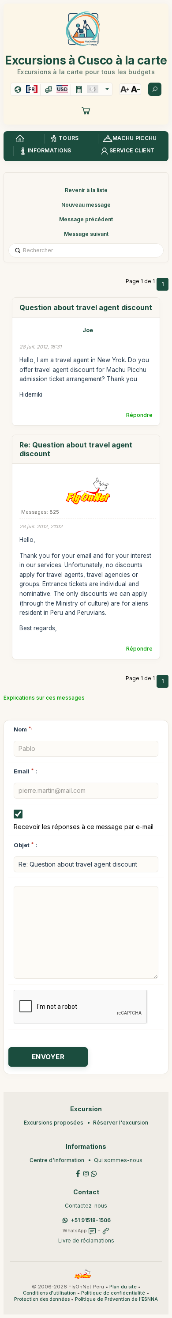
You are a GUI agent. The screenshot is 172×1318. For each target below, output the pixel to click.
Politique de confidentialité (113, 1293)
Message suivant (86, 234)
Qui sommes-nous (118, 1160)
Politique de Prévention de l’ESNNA (116, 1299)
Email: (25, 771)
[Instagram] (86, 1173)
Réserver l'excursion (120, 1122)
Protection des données (42, 1299)
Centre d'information (57, 1160)
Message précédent (86, 219)
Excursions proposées (53, 1122)
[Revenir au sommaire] (20, 139)
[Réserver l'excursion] (86, 110)
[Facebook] (78, 1173)
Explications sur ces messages (44, 697)
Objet (22, 844)
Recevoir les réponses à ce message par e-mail (83, 826)
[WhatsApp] (94, 1173)
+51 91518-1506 (91, 1220)
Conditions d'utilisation (49, 1293)
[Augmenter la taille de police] (125, 89)
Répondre (139, 415)
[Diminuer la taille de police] (135, 89)
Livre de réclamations (86, 1240)
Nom (23, 729)
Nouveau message (86, 204)
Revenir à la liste (86, 190)
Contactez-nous (86, 1205)
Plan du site (123, 1287)
